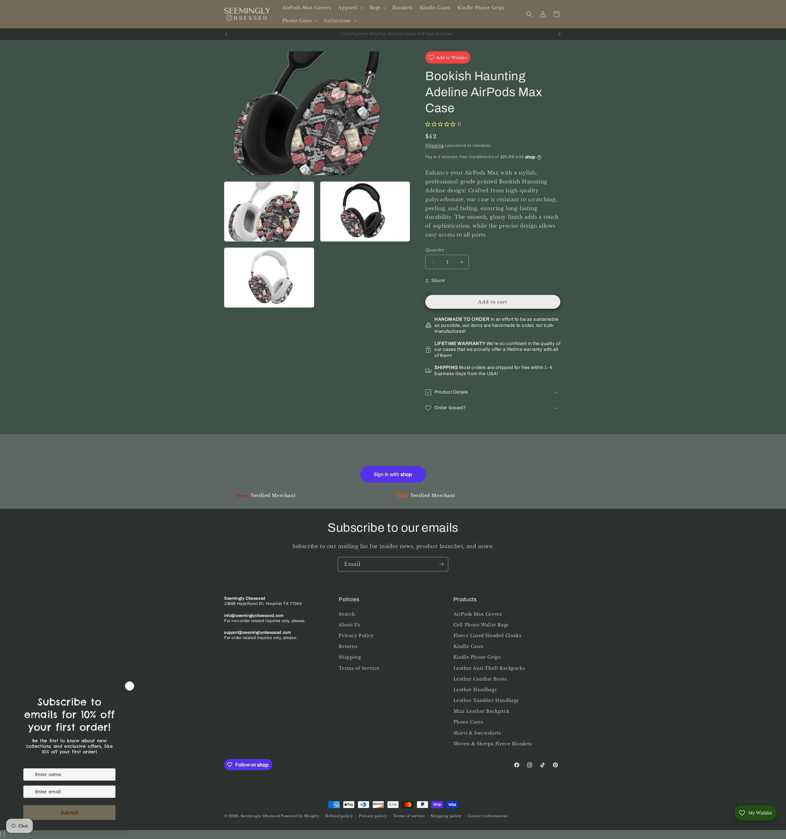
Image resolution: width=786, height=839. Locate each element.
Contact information (488, 816)
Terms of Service (359, 668)
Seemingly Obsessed (260, 816)
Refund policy (339, 816)
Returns (348, 646)
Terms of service (409, 816)
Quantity (434, 250)
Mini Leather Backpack (481, 711)
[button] (350, 7)
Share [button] (438, 280)
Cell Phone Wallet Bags (480, 625)
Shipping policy (446, 816)
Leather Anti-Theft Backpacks (489, 668)
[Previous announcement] (226, 34)
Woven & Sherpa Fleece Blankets (492, 744)
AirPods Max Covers (477, 614)
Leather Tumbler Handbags (486, 700)
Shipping (434, 145)
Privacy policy (373, 816)
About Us (349, 625)
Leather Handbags (475, 689)
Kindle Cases (468, 646)
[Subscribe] (441, 564)
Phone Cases (468, 722)
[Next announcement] (559, 34)
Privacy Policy (356, 635)
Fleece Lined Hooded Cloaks (487, 635)
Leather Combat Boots (480, 679)
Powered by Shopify (300, 816)
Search (347, 614)
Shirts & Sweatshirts (477, 733)
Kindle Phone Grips (477, 657)
